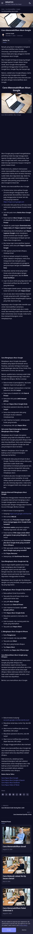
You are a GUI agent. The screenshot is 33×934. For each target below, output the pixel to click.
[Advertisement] (16, 134)
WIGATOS (9, 2)
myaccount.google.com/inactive (20, 514)
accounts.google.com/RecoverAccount (16, 720)
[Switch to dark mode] (30, 3)
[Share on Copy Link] (27, 794)
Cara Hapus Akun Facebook (10, 783)
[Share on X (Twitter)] (6, 794)
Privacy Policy (23, 925)
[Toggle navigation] (2, 3)
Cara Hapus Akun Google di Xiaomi (13, 780)
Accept (9, 930)
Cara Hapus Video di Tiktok (10, 785)
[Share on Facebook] (2, 794)
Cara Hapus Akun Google (9, 778)
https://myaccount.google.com (14, 202)
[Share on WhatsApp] (16, 794)
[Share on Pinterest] (13, 794)
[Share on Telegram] (20, 794)
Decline (24, 930)
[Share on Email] (24, 794)
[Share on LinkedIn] (9, 794)
